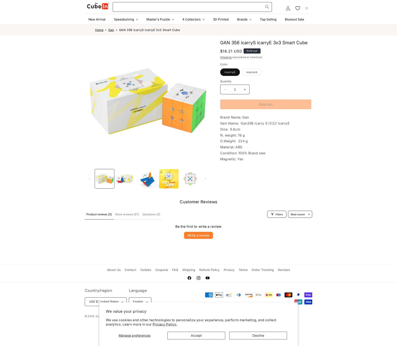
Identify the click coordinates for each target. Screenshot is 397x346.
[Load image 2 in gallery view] (125, 178)
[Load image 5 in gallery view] (190, 178)
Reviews (284, 270)
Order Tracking (263, 270)
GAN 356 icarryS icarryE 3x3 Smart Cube (149, 30)
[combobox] (192, 7)
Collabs (145, 270)
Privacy (229, 270)
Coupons (161, 270)
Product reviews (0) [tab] (99, 214)
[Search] (267, 6)
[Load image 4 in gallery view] (168, 178)
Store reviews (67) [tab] (127, 214)
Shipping (226, 57)
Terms (243, 270)
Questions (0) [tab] (151, 214)
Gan (111, 30)
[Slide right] (205, 178)
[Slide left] (89, 178)
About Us (114, 270)
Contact (130, 270)
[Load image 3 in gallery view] (147, 178)
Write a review (198, 235)
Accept (196, 335)
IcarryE (232, 73)
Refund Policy (209, 270)
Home (99, 30)
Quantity (225, 81)
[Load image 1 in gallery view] (104, 178)
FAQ (175, 270)
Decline (258, 335)
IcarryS (254, 73)
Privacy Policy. (165, 324)
